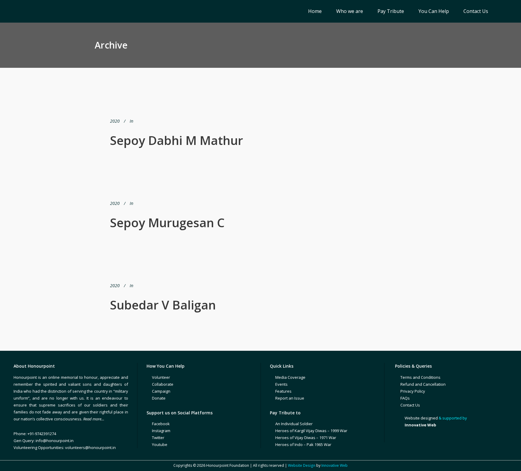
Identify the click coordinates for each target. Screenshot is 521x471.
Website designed (421, 418)
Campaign (161, 391)
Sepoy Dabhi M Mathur (176, 140)
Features (283, 391)
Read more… (93, 419)
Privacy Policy (412, 391)
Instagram (161, 430)
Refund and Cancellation (423, 384)
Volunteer (161, 377)
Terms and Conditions (420, 377)
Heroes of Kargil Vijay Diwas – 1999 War (311, 430)
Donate (159, 398)
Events (281, 384)
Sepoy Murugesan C (167, 222)
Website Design (301, 465)
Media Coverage (290, 377)
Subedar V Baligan (163, 305)
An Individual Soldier (294, 423)
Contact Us (410, 405)
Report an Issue (289, 398)
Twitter (158, 437)
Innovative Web (334, 465)
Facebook (161, 423)
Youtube (159, 444)
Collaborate (162, 384)
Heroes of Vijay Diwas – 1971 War (305, 437)
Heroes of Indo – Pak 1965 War (303, 444)
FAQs (405, 398)
